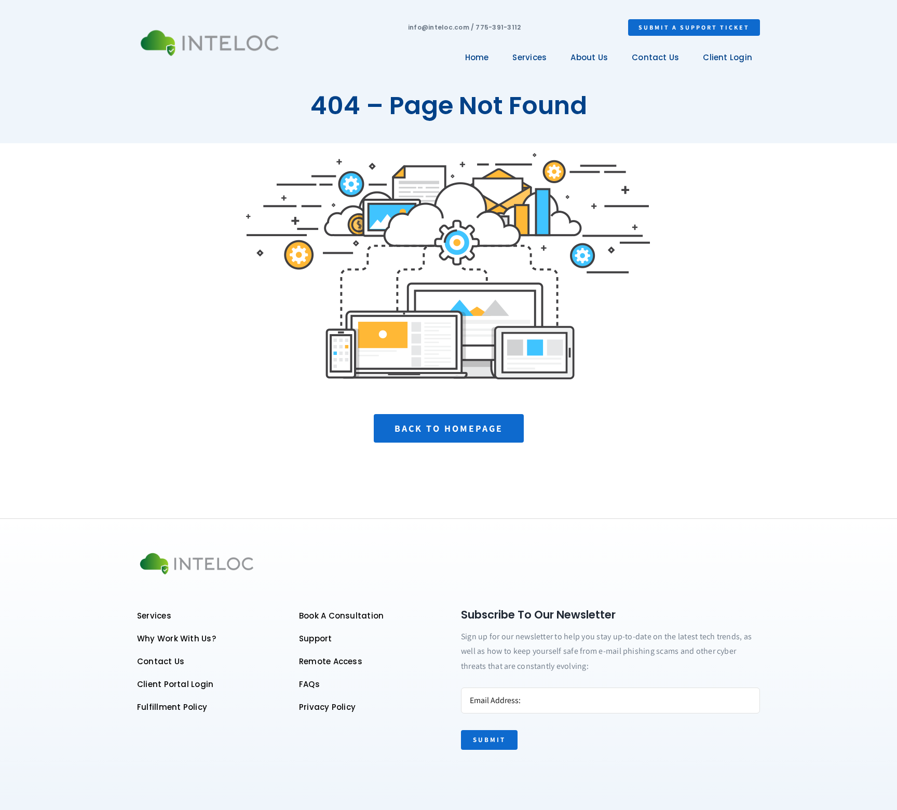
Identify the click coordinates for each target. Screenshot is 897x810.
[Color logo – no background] (209, 30)
